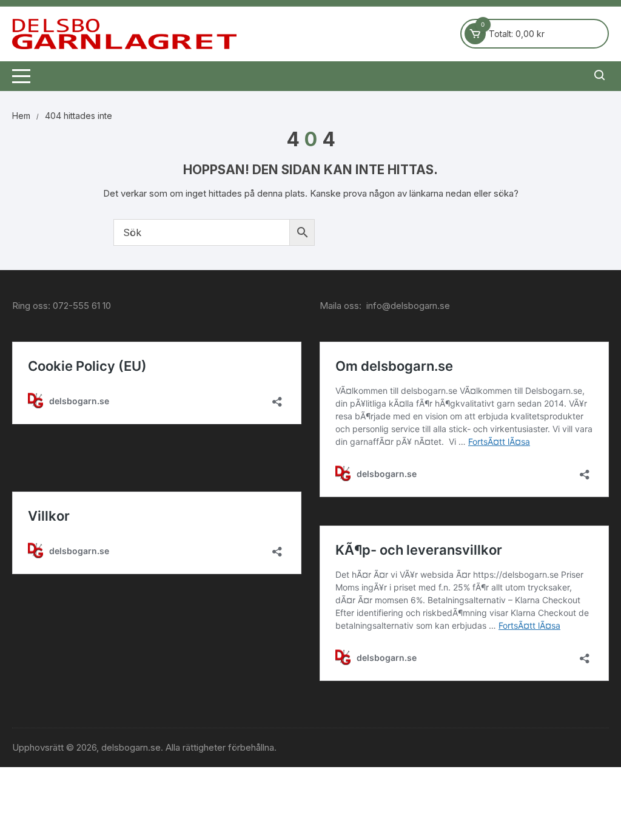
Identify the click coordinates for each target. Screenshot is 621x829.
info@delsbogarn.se (408, 305)
